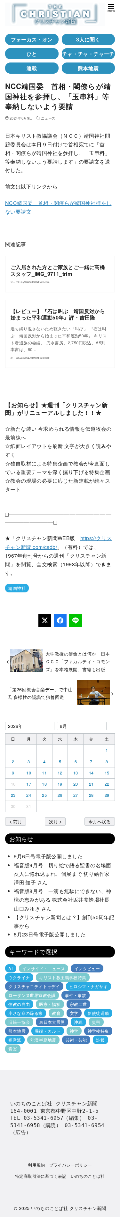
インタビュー (87, 968)
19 (60, 784)
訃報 (100, 1040)
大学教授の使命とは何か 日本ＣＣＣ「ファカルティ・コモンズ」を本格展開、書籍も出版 (77, 661)
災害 (96, 1022)
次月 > (55, 821)
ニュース (48, 118)
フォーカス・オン (32, 39)
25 (44, 795)
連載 (32, 68)
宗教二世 (78, 1004)
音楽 (12, 1049)
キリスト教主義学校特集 (62, 977)
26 (60, 795)
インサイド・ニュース (43, 968)
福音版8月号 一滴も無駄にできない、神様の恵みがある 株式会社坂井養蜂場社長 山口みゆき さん (64, 899)
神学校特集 (98, 1031)
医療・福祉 (49, 1004)
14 (91, 773)
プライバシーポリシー (70, 1165)
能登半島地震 (43, 1040)
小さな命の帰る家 (25, 1013)
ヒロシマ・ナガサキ (88, 986)
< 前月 (15, 821)
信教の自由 (19, 1004)
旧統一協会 (19, 1022)
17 (28, 784)
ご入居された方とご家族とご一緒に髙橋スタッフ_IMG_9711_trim (58, 270)
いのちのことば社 (88, 1176)
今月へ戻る (99, 821)
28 (91, 795)
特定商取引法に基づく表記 (41, 1176)
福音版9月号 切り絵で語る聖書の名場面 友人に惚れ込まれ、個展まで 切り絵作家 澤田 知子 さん (64, 873)
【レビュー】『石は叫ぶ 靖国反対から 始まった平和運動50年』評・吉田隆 (58, 314)
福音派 (14, 1040)
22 (107, 784)
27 (75, 795)
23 (13, 795)
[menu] (111, 7)
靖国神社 (17, 588)
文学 (74, 1013)
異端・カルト (47, 1031)
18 (44, 784)
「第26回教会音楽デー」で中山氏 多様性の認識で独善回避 (40, 693)
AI (10, 968)
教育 (56, 1013)
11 (44, 773)
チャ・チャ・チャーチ (88, 53)
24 (28, 795)
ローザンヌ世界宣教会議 (31, 995)
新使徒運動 (98, 1013)
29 (107, 795)
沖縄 (78, 1022)
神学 (74, 1031)
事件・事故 (75, 995)
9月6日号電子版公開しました (48, 856)
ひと (32, 53)
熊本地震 (88, 68)
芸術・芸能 (76, 1040)
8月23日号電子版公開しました (50, 934)
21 (91, 784)
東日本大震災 (52, 1022)
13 (75, 773)
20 (75, 784)
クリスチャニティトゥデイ (34, 986)
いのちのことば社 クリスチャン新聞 (68, 1208)
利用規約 (36, 1165)
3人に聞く (88, 39)
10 (28, 773)
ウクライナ (19, 977)
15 (107, 773)
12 (60, 773)
